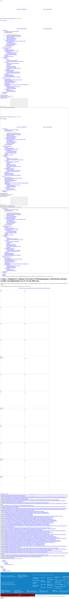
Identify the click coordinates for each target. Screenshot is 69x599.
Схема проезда (50, 579)
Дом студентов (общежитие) (11, 38)
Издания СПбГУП (10, 90)
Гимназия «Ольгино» (11, 44)
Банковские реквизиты (9, 74)
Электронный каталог (11, 87)
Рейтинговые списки (10, 37)
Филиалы (8, 69)
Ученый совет (9, 64)
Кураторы (6, 48)
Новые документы (10, 169)
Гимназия (4, 93)
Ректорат (8, 65)
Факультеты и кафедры (11, 66)
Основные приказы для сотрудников (13, 170)
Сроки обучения (36, 580)
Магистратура (43, 585)
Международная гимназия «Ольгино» (14, 68)
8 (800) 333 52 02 (3, 96)
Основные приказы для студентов (13, 171)
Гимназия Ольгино (49, 582)
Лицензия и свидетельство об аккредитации (15, 61)
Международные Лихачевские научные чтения (13, 79)
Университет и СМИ (8, 564)
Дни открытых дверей (11, 141)
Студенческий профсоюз (9, 49)
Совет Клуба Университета (12, 52)
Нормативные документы (9, 70)
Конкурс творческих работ (12, 142)
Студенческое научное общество (11, 81)
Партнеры (6, 73)
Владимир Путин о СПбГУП (12, 60)
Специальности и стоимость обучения (12, 31)
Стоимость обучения (35, 583)
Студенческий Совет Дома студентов (11, 50)
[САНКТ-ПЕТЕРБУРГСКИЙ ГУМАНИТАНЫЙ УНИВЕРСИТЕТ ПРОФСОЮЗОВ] (16, 576)
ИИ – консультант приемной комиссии (7, 107)
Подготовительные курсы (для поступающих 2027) (16, 41)
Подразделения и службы (11, 67)
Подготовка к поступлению (10, 40)
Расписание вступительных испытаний (13, 36)
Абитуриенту (5, 30)
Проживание (5, 92)
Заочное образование (9, 45)
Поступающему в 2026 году (10, 33)
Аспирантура (7, 83)
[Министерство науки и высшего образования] (38, 591)
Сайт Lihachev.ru (8, 78)
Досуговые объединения (11, 53)
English (5, 20)
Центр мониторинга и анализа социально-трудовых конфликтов (16, 84)
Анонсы (6, 563)
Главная (4, 274)
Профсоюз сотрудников (9, 56)
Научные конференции (9, 80)
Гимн (8, 59)
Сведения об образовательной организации (13, 76)
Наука (4, 77)
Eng (1, 0)
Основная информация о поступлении (13, 35)
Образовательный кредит (11, 39)
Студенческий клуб (8, 51)
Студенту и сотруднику (7, 47)
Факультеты (43, 578)
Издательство (7, 89)
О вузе (6, 58)
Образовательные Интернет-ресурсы (13, 86)
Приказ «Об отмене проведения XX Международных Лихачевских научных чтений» (34, 288)
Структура (7, 62)
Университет (5, 57)
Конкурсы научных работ (9, 82)
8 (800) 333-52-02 (11, 18)
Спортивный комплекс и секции (11, 54)
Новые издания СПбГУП (11, 91)
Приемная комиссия (8, 32)
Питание (6, 55)
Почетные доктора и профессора (13, 63)
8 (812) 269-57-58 (3, 196)
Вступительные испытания (36, 586)
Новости (4, 275)
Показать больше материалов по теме (7, 557)
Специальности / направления (36, 578)
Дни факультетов (10, 140)
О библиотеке (7, 85)
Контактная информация (9, 75)
